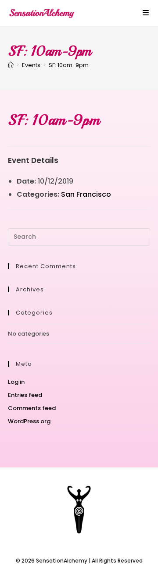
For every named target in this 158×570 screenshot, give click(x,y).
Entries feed (25, 395)
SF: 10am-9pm (69, 65)
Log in (16, 382)
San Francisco (86, 194)
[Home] (11, 65)
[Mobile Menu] (146, 13)
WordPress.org (29, 421)
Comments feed (32, 408)
